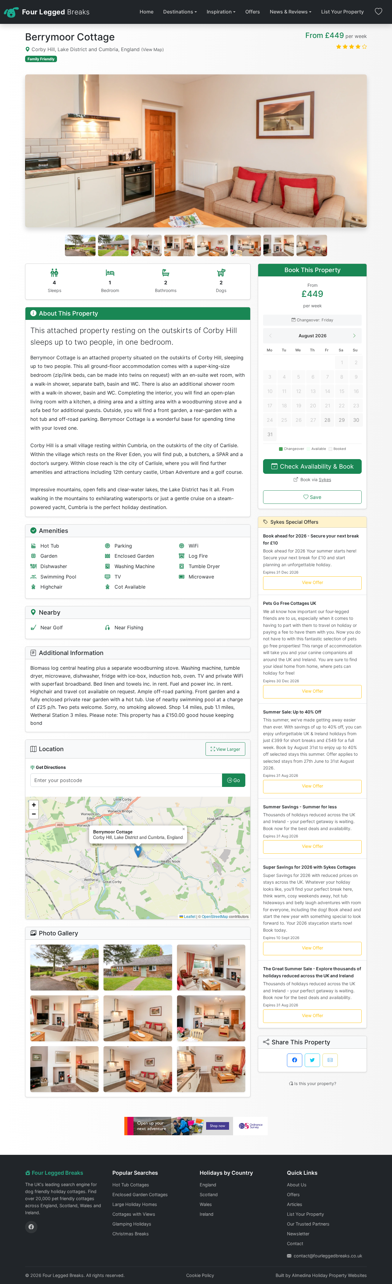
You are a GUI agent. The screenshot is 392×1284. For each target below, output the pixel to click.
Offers (252, 12)
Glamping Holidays (131, 1223)
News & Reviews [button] (289, 12)
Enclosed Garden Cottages (140, 1194)
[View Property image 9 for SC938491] (211, 1069)
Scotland (209, 1194)
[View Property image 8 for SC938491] (138, 1069)
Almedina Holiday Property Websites (329, 1275)
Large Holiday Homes (134, 1204)
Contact (295, 1243)
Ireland (206, 1214)
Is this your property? (315, 1083)
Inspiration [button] (219, 12)
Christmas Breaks (130, 1233)
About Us (297, 1184)
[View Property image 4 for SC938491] (64, 1018)
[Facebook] (31, 1227)
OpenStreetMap (215, 916)
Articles (294, 1204)
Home (146, 12)
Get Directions (51, 767)
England (208, 1184)
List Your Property (342, 12)
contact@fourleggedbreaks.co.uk (328, 1255)
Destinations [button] (178, 12)
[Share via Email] (330, 1060)
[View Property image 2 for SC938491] (138, 967)
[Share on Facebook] (294, 1060)
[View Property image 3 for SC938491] (211, 967)
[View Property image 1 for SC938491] (64, 967)
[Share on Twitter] (312, 1060)
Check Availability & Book (317, 466)
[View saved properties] (378, 11)
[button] (138, 851)
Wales (206, 1204)
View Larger (228, 749)
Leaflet (189, 916)
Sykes (325, 479)
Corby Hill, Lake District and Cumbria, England (97, 49)
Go (236, 780)
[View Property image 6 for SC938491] (211, 1018)
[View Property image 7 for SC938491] (64, 1069)
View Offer (312, 582)
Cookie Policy (200, 1275)
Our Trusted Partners (308, 1223)
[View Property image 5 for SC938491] (138, 1018)
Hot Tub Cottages (130, 1184)
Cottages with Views (133, 1214)
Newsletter (298, 1233)
